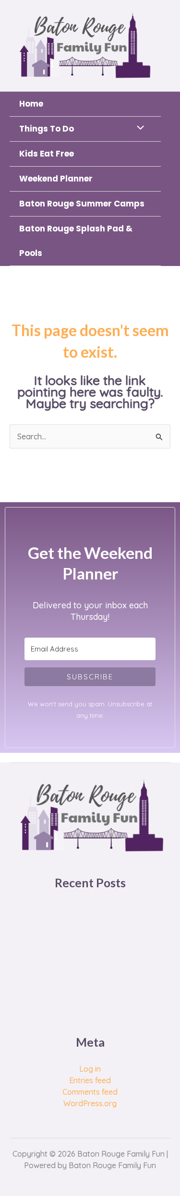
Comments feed (90, 1092)
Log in (90, 1069)
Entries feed (90, 1080)
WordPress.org (90, 1103)
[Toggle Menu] (138, 128)
